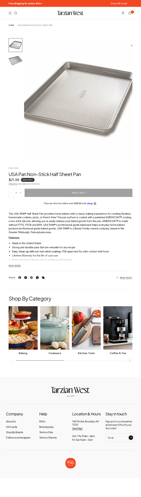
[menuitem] (25, 3)
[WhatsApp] (38, 278)
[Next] (123, 100)
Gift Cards (11, 426)
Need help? (126, 277)
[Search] (15, 13)
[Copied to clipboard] (44, 278)
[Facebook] (20, 278)
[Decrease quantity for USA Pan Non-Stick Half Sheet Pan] (11, 193)
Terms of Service (48, 437)
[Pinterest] (32, 278)
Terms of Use (46, 432)
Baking (23, 353)
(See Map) (77, 428)
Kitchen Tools (86, 353)
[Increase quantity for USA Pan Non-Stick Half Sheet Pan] (20, 193)
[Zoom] (132, 45)
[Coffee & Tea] (117, 328)
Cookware (54, 353)
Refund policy (46, 426)
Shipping (13, 184)
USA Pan (13, 168)
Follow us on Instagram (18, 437)
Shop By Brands (14, 432)
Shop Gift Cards (119, 3)
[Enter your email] (131, 437)
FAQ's (42, 421)
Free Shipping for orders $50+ (25, 3)
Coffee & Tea (118, 353)
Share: (12, 277)
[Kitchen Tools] (86, 328)
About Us (11, 421)
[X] (26, 278)
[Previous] (32, 100)
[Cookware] (54, 328)
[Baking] (23, 328)
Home (11, 25)
